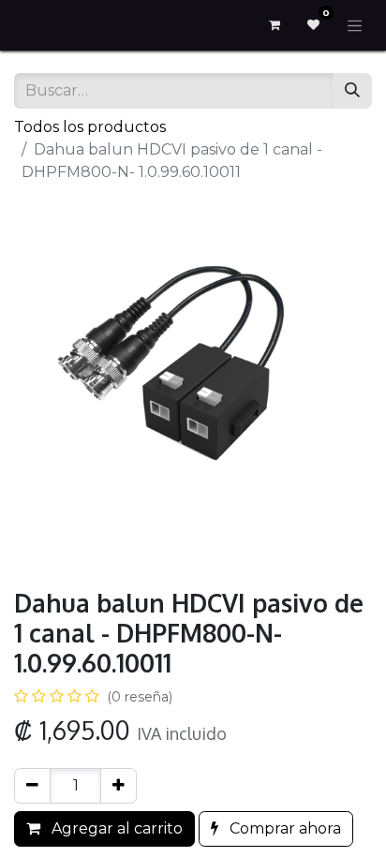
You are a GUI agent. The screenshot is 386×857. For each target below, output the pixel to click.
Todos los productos (90, 127)
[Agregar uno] (118, 786)
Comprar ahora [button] (283, 828)
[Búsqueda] (352, 91)
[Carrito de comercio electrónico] (274, 25)
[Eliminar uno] (32, 786)
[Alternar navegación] (355, 25)
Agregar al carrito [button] (115, 828)
